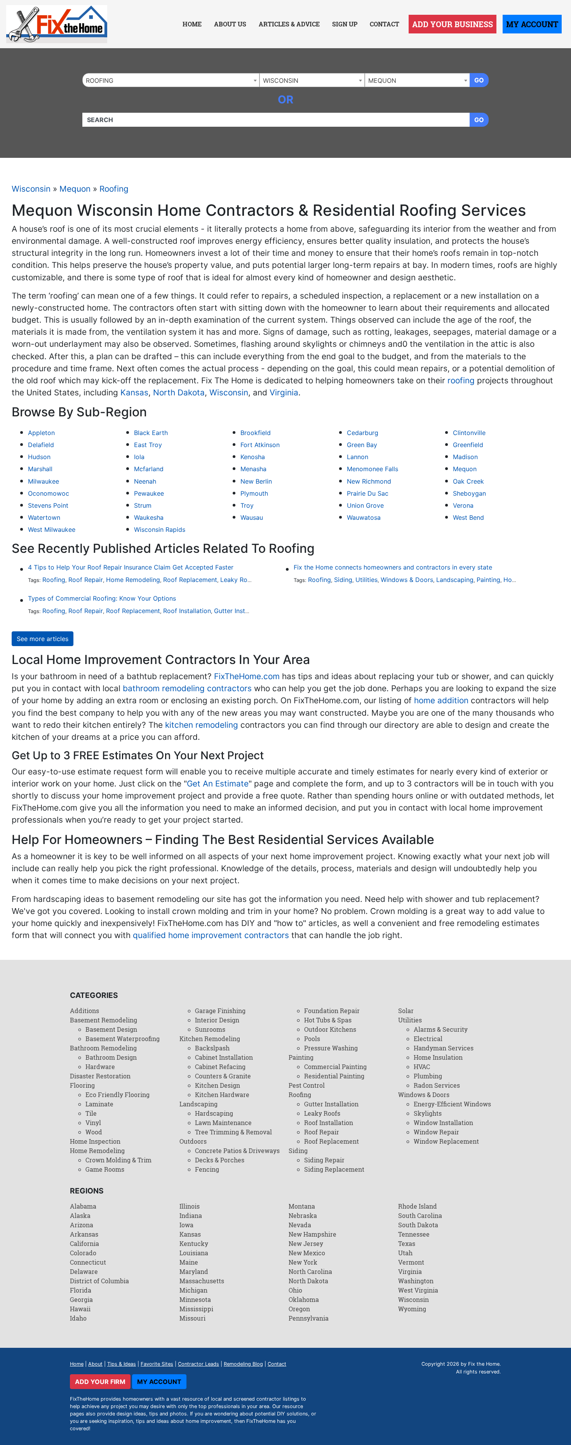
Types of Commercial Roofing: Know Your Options (102, 598)
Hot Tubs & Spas (328, 1020)
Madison (465, 457)
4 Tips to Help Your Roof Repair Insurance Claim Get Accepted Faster (130, 567)
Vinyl (93, 1122)
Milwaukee (43, 481)
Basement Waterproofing (122, 1038)
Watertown (44, 517)
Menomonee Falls (372, 469)
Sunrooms (210, 1029)
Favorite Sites (157, 1364)
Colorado (83, 1253)
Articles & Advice (289, 24)
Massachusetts (201, 1281)
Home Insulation (438, 1057)
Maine (188, 1262)
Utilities (366, 580)
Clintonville (469, 433)
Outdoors (193, 1141)
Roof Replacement (190, 580)
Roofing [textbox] (99, 80)
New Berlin (256, 481)
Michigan (193, 1290)
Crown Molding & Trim (118, 1160)
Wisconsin (31, 189)
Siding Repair (324, 1160)
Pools (312, 1038)
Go (479, 80)
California (84, 1243)
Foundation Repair (332, 1010)
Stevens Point (48, 505)
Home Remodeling (133, 580)
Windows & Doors (407, 580)
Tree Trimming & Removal (233, 1132)
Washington (415, 1281)
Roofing (114, 189)
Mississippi (196, 1309)
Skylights (428, 1113)
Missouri (192, 1318)
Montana (302, 1206)
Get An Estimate (218, 783)
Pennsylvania (309, 1318)
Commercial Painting (335, 1066)
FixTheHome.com (247, 676)
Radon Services (437, 1085)
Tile (91, 1113)
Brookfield (255, 433)
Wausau (251, 517)
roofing (461, 380)
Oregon (299, 1309)
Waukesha (149, 517)
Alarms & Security (441, 1029)
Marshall (40, 469)
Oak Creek (468, 481)
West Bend (468, 517)
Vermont (411, 1262)
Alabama (83, 1206)
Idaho (78, 1318)
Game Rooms (104, 1169)
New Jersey (306, 1243)
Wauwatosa (364, 517)
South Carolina (420, 1215)
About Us (230, 24)
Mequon (75, 189)
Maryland (193, 1271)
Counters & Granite (223, 1076)
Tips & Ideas (121, 1364)
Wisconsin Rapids (159, 529)
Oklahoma (304, 1299)
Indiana (190, 1215)
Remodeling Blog (243, 1364)
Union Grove (365, 505)
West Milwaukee (51, 529)
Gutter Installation (240, 611)
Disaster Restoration (100, 1076)
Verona (463, 505)
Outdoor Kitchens (330, 1029)
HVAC (422, 1066)
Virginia (284, 392)
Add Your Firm (100, 1382)
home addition (441, 700)
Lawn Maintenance (223, 1122)
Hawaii (80, 1309)
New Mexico (307, 1253)
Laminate (99, 1104)
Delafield (41, 445)
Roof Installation (187, 611)
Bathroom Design (111, 1057)
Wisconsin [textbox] (280, 80)
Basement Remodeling (103, 1020)
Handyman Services (444, 1048)
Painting (488, 580)
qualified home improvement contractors (211, 935)
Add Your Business (452, 24)
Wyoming (412, 1309)
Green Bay (362, 445)
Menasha (253, 469)
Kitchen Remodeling (209, 1038)
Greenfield (468, 445)
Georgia (81, 1299)
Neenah (145, 481)
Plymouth (254, 493)
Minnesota (195, 1299)
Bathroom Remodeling (103, 1048)
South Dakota (418, 1225)
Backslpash (212, 1048)
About (95, 1364)
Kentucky (193, 1243)
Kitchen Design (217, 1085)
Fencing (207, 1169)
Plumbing (428, 1076)
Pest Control (307, 1085)
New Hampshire (312, 1234)
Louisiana (193, 1253)
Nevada (300, 1225)
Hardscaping (214, 1113)
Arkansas (84, 1234)
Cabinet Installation (224, 1057)
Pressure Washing (331, 1048)
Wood (93, 1132)
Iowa (186, 1225)
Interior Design (217, 1020)
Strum (142, 505)
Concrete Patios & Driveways (237, 1150)
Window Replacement (446, 1141)
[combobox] (170, 80)
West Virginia (418, 1290)
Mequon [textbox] (382, 80)
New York (303, 1262)
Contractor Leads (198, 1364)
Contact (384, 24)
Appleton (41, 433)
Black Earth (151, 433)
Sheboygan (469, 493)
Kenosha (252, 457)
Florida (80, 1290)
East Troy (148, 445)
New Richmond (369, 481)
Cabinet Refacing (220, 1066)
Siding (343, 580)
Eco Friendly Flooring (117, 1094)
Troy (247, 505)
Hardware (100, 1066)
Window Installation (443, 1122)
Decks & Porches (219, 1160)
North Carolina (310, 1271)
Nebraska (303, 1215)
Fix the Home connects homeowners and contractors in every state (393, 567)
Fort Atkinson (260, 445)
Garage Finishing (220, 1010)
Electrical (428, 1038)
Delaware (84, 1271)
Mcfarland (149, 469)
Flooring (82, 1085)
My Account (532, 24)
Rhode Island (417, 1206)
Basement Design (111, 1029)
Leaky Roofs (238, 580)
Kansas (134, 392)
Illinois (189, 1206)
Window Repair (436, 1132)
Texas (406, 1243)
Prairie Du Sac (367, 493)
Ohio (295, 1290)
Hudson (39, 457)
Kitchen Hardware (222, 1094)
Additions (84, 1010)
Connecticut (88, 1262)
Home (192, 24)
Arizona (81, 1225)
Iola (139, 457)
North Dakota (179, 392)
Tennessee (414, 1234)
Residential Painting (334, 1076)
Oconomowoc (48, 493)
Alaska (80, 1215)
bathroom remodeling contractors (187, 688)
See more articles (42, 639)
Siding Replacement (334, 1169)
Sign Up (344, 24)
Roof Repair (85, 580)
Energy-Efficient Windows (452, 1104)
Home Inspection (95, 1141)
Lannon (357, 457)
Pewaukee (149, 493)
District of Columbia (99, 1281)
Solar (406, 1010)
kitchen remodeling (201, 725)
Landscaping (455, 580)
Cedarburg (362, 433)
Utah (405, 1253)
